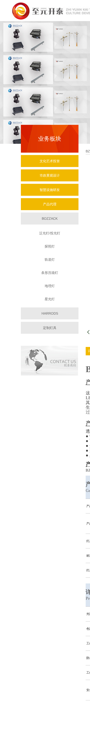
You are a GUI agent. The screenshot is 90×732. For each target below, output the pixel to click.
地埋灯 (50, 286)
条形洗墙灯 (49, 273)
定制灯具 (49, 328)
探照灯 (50, 246)
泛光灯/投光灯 (49, 233)
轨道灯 (50, 259)
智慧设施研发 (50, 190)
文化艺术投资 (50, 161)
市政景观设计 (50, 175)
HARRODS (50, 313)
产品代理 (49, 204)
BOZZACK (50, 218)
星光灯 (50, 299)
